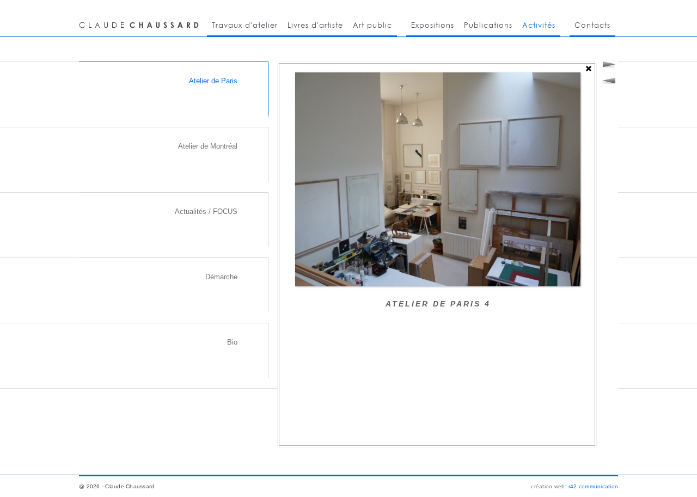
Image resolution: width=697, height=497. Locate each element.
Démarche (221, 277)
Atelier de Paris (213, 81)
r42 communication (593, 486)
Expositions (432, 25)
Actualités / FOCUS (206, 211)
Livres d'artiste (315, 25)
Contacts (592, 25)
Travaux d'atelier (245, 25)
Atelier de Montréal (207, 146)
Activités (538, 25)
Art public (372, 25)
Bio (232, 342)
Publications (488, 25)
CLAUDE (140, 18)
